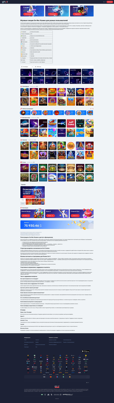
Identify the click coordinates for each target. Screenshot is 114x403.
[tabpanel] (32, 11)
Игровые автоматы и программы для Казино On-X (30, 234)
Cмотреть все (34, 117)
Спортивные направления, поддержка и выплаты (30, 235)
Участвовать (29, 196)
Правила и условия (52, 339)
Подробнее (77, 14)
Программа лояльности (29, 342)
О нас (25, 339)
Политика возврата (53, 344)
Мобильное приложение (40, 344)
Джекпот (26, 344)
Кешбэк (37, 342)
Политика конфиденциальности (55, 342)
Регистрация (110, 1)
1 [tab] (54, 15)
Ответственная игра (67, 339)
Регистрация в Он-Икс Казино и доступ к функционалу (31, 232)
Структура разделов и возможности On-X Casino (29, 233)
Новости (37, 339)
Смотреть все (33, 86)
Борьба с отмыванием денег (68, 342)
